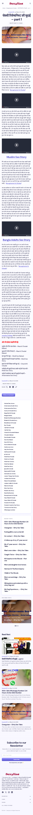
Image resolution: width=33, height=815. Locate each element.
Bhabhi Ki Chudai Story (10, 420)
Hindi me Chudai (9, 459)
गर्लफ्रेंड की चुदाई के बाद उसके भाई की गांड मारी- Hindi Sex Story (15, 370)
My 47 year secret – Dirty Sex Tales (15, 545)
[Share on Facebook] (10, 387)
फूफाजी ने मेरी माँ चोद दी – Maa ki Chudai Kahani (14, 352)
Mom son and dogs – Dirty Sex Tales (15, 578)
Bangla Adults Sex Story (16, 240)
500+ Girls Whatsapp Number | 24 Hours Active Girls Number (16, 523)
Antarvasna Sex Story (10, 408)
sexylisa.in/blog (7, 335)
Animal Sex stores (9, 403)
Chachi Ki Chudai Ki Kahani (11, 432)
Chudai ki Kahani (8, 435)
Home (4, 8)
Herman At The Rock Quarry (14, 569)
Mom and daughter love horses (15, 565)
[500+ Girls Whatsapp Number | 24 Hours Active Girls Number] (16, 677)
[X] (5, 792)
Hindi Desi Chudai (9, 456)
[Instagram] (8, 792)
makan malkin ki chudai (10, 483)
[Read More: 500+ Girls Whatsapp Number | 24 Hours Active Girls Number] (16, 611)
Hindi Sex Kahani (8, 464)
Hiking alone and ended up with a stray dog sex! (15, 584)
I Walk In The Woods (11, 573)
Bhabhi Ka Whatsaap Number (12, 418)
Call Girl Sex (7, 430)
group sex (7, 454)
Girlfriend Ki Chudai (9, 452)
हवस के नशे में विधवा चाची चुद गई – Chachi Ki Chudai (15, 365)
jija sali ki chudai (8, 469)
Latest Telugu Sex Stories (11, 476)
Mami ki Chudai (8, 486)
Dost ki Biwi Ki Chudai (10, 444)
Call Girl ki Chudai (9, 427)
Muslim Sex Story (16, 157)
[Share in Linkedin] (13, 387)
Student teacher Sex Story (12, 505)
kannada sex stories (10, 473)
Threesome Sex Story (10, 507)
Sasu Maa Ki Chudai (9, 498)
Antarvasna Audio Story (11, 406)
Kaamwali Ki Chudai (9, 471)
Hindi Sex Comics (9, 461)
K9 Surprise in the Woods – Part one (15, 560)
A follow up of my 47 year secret (15, 540)
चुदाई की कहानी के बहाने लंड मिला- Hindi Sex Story (15, 360)
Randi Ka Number (9, 493)
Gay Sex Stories (8, 449)
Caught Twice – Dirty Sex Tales (15, 555)
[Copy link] (16, 387)
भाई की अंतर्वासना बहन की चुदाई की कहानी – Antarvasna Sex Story (14, 374)
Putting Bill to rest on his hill (13, 532)
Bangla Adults (8, 415)
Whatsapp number (9, 510)
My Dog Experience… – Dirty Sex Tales (15, 590)
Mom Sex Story (8, 488)
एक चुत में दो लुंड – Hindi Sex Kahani (13, 356)
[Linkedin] (12, 792)
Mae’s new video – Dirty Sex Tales (16, 550)
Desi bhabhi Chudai (9, 437)
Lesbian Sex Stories (9, 478)
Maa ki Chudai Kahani (10, 481)
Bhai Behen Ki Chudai (10, 423)
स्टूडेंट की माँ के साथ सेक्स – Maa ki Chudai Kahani (14, 347)
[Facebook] (2, 792)
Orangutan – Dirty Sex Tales (14, 528)
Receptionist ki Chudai (11, 8)
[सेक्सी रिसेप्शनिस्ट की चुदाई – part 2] (16, 646)
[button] (3, 3)
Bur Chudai (7, 425)
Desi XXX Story (8, 442)
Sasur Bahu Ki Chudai (10, 500)
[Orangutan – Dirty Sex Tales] (16, 711)
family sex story (8, 447)
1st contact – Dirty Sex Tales (14, 536)
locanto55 (7, 618)
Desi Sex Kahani (8, 439)
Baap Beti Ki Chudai (9, 413)
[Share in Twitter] (6, 387)
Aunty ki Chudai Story (10, 410)
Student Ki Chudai (9, 502)
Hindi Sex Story (8, 466)
